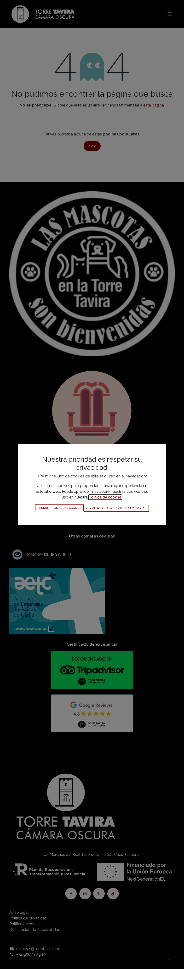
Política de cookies (105, 497)
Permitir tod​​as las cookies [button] (59, 508)
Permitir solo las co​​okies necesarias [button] (116, 508)
